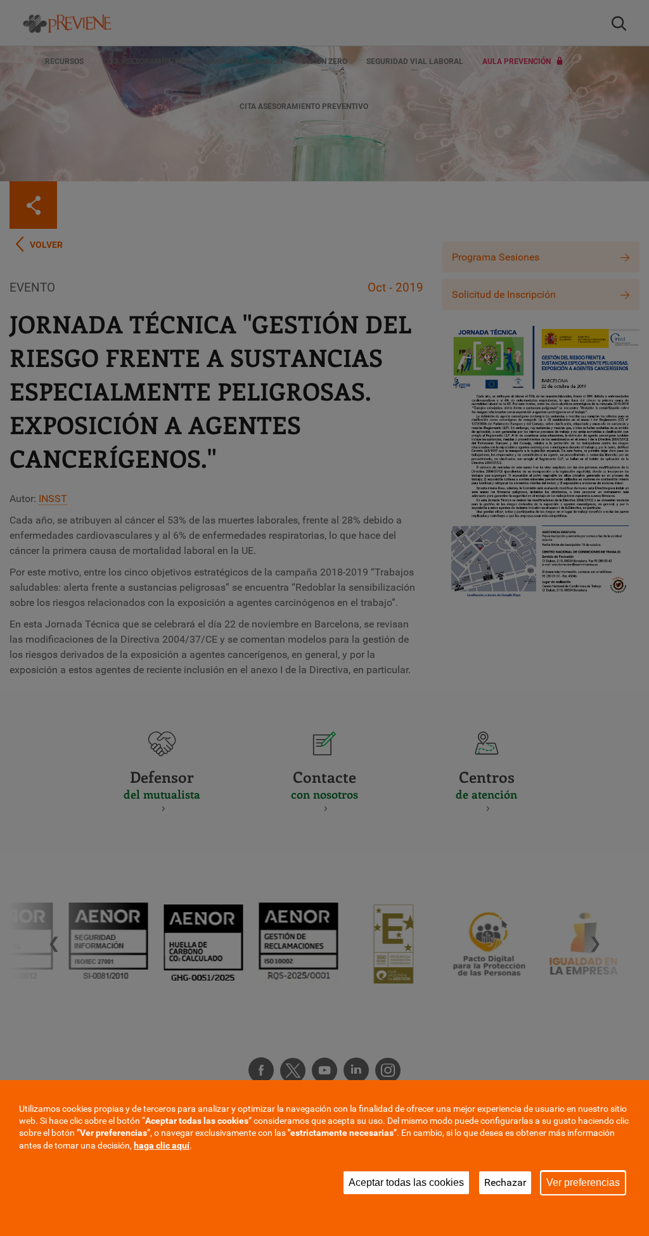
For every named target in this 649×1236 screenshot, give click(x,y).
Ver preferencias (583, 1182)
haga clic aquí (162, 1145)
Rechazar (505, 1182)
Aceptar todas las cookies (406, 1182)
